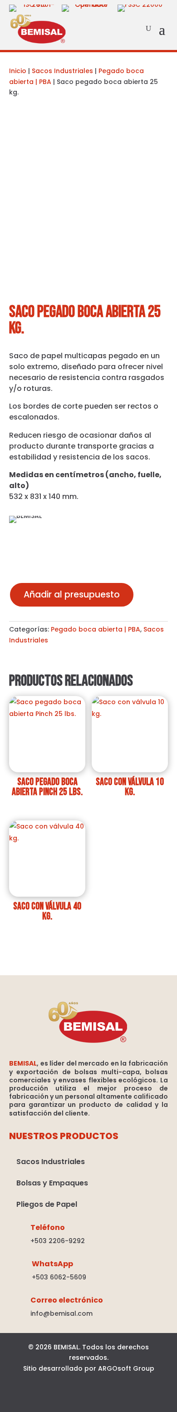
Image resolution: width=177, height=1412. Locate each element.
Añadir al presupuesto (72, 594)
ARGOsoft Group (126, 1368)
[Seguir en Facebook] (65, 1398)
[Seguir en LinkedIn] (88, 1398)
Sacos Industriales (62, 70)
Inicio (17, 70)
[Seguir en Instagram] (112, 1398)
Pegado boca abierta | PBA (95, 629)
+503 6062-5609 (59, 1277)
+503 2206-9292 (57, 1240)
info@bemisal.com (61, 1313)
